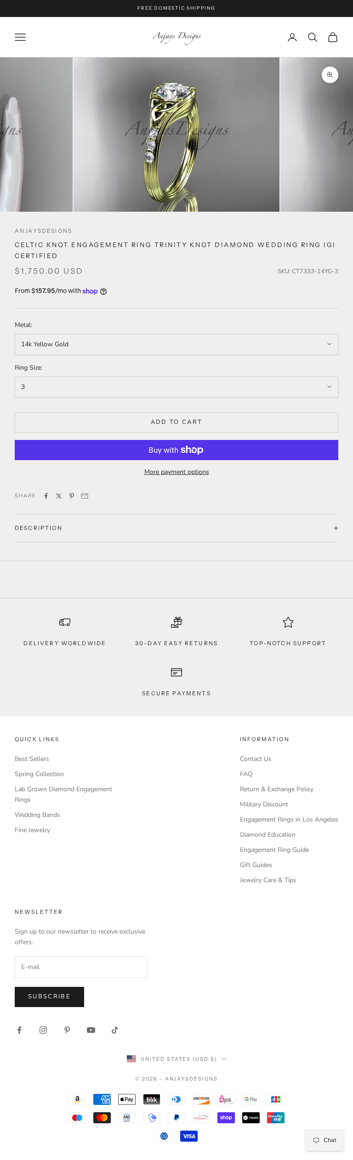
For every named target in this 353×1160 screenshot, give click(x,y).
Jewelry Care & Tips (268, 880)
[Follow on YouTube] (91, 1030)
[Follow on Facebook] (19, 1030)
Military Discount (264, 804)
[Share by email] (84, 496)
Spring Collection (39, 774)
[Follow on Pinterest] (67, 1030)
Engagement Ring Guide (274, 849)
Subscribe (49, 996)
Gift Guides (256, 865)
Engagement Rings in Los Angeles (289, 819)
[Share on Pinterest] (71, 496)
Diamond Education (268, 834)
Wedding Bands (37, 815)
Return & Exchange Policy (276, 789)
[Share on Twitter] (59, 496)
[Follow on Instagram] (43, 1030)
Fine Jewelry (32, 830)
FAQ (246, 774)
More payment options (176, 471)
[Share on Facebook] (46, 496)
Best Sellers (32, 759)
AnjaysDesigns (43, 230)
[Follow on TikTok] (115, 1030)
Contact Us (256, 759)
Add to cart (177, 422)
